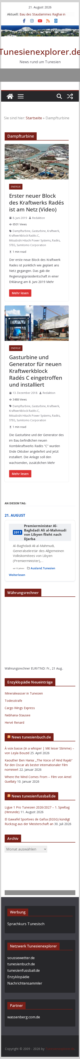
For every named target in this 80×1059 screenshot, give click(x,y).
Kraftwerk (53, 231)
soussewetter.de (21, 957)
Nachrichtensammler (24, 983)
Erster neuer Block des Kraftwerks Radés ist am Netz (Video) (36, 202)
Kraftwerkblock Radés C (24, 235)
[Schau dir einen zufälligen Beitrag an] (70, 96)
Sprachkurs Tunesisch (25, 923)
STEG (12, 245)
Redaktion (38, 218)
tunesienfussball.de (23, 970)
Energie (16, 186)
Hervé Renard (14, 722)
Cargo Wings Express (20, 708)
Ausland (36, 568)
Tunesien (49, 568)
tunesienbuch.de (21, 964)
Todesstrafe (13, 700)
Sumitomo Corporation (31, 245)
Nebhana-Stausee (17, 715)
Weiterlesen (17, 575)
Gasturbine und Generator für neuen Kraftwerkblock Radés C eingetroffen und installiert (35, 370)
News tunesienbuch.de (31, 737)
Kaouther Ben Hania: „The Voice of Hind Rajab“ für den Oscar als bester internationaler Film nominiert (38, 765)
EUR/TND (38, 668)
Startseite (34, 118)
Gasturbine (39, 231)
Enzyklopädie (18, 976)
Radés (56, 240)
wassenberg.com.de (23, 1017)
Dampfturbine (21, 231)
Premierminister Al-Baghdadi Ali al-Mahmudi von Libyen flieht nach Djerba (45, 532)
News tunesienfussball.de (34, 796)
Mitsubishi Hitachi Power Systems (30, 240)
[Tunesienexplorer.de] (10, 96)
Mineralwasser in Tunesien (24, 693)
